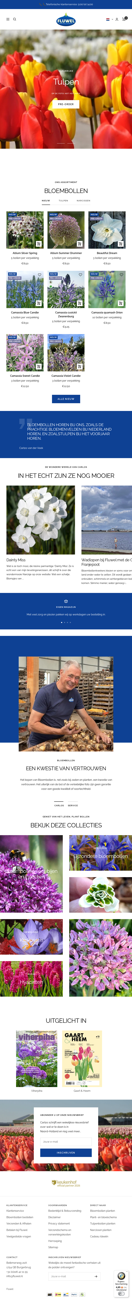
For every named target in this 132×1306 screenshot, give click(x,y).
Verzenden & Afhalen (18, 1223)
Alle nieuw (66, 399)
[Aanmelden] (92, 1276)
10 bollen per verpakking (107, 317)
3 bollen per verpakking (107, 257)
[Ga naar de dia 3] (67, 622)
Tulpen (63, 200)
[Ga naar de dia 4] (70, 622)
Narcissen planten (100, 1230)
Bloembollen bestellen (19, 1217)
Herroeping (55, 1241)
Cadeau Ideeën (99, 1236)
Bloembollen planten (102, 1210)
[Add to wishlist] (39, 215)
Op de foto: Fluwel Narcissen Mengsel (66, 94)
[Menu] (127, 1272)
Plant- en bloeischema (103, 1217)
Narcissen (83, 200)
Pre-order (66, 104)
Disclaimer (54, 1217)
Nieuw (46, 200)
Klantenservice (15, 1210)
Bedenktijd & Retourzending (64, 1210)
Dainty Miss (15, 560)
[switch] (121, 1294)
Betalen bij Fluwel (16, 1230)
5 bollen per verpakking (25, 257)
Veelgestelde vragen (18, 1236)
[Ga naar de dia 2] (64, 622)
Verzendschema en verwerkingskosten (59, 1232)
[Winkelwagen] (124, 19)
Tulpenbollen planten (102, 1223)
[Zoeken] (14, 19)
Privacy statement (59, 1223)
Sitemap (53, 1247)
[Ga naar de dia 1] (61, 622)
